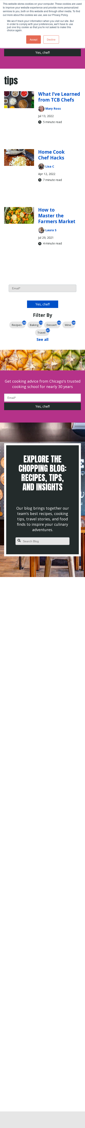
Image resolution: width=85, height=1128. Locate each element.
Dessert (53, 324)
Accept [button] (33, 39)
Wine (70, 324)
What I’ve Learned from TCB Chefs (59, 97)
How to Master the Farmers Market (56, 216)
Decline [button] (51, 39)
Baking (36, 324)
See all (42, 339)
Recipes (18, 324)
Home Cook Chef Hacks (51, 155)
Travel (43, 331)
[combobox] (42, 541)
